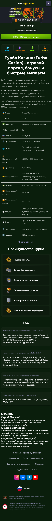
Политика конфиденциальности (26, 452)
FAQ (34, 469)
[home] (26, 3)
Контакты (14, 458)
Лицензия (40, 464)
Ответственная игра (33, 458)
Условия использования (19, 464)
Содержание (22, 469)
